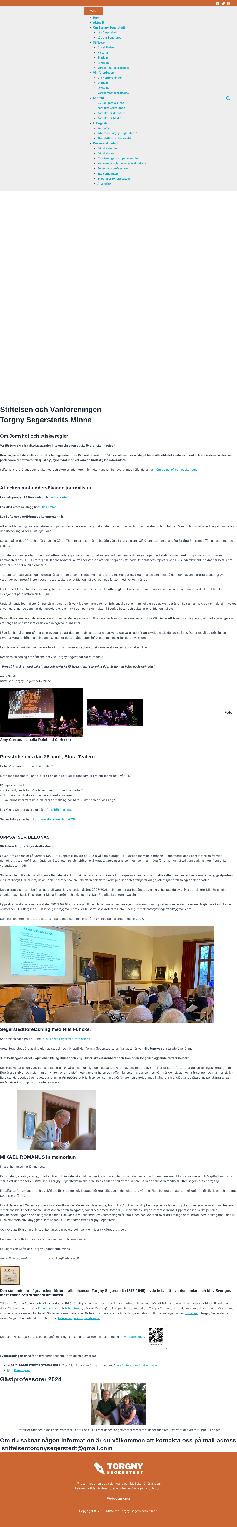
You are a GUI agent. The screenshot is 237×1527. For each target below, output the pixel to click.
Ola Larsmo (49, 507)
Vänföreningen (134, 1337)
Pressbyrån (22, 1370)
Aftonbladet (59, 497)
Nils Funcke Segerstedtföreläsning (66, 1039)
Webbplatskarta (118, 1498)
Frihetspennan (48, 1308)
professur (191, 1313)
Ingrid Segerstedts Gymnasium (137, 1365)
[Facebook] (217, 3)
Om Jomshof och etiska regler (177, 469)
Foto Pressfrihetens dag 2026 (54, 819)
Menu (94, 11)
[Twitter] (223, 3)
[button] (109, 27)
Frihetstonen (73, 1308)
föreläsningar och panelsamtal (79, 1318)
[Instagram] (229, 3)
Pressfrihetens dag (60, 809)
